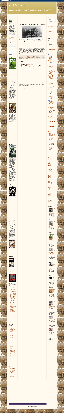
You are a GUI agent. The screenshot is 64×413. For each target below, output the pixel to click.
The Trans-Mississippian (12, 347)
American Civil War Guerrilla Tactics (13, 296)
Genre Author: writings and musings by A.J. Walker (51, 132)
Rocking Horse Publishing (12, 331)
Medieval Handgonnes (11, 309)
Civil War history (21, 14)
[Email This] (33, 56)
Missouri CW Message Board (12, 337)
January (49, 168)
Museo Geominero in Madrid (52, 123)
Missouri (37, 57)
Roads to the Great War (52, 50)
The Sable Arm (12, 358)
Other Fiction (36, 14)
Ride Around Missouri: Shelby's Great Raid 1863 (12, 298)
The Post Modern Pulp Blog (51, 95)
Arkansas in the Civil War (13, 355)
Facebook (50, 31)
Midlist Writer (42, 17)
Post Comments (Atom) (26, 88)
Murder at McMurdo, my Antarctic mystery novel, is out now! (52, 135)
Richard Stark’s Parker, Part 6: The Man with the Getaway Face (51, 42)
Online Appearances (29, 14)
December (49, 169)
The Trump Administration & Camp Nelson (51, 113)
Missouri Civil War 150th (12, 349)
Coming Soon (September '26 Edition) (51, 57)
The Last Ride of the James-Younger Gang (13, 294)
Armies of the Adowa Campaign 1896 (13, 307)
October (49, 171)
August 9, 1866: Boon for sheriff (51, 128)
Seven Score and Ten (13, 345)
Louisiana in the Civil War (12, 357)
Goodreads (50, 33)
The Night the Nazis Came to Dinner (13, 292)
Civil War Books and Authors (13, 360)
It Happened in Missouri (12, 305)
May (48, 163)
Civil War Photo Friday (32, 57)
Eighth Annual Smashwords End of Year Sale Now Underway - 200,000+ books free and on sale (52, 78)
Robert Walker (12, 376)
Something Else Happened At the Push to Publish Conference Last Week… (51, 103)
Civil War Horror (17, 4)
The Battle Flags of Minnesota (51, 118)
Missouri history (40, 57)
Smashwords (51, 75)
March (49, 153)
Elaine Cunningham (13, 375)
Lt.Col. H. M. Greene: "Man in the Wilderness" (52, 147)
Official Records (12, 335)
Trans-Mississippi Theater (24, 58)
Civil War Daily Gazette (12, 341)
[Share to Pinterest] (37, 56)
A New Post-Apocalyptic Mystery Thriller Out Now (52, 65)
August (49, 156)
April (49, 158)
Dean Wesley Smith (12, 371)
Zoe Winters (11, 372)
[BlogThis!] (34, 56)
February (49, 166)
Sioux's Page (12, 328)
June (48, 176)
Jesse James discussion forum (12, 339)
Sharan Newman (12, 370)
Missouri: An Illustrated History (12, 301)
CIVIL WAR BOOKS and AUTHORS (51, 55)
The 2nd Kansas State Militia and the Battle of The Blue (51, 144)
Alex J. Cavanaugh (52, 68)
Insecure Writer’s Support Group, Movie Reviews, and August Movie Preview (52, 71)
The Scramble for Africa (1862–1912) (51, 51)
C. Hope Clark (51, 138)
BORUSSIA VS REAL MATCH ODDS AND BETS (51, 85)
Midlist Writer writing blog (51, 35)
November (49, 159)
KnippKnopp (51, 100)
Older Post (43, 87)
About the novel (14, 14)
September (49, 154)
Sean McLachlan (28, 17)
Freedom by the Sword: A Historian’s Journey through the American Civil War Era (52, 109)
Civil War (23, 57)
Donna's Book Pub (12, 329)
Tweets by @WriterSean (51, 26)
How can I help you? (43, 14)
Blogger (36, 406)
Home (9, 14)
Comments (50, 21)
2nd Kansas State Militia (12, 343)
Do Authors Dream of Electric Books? (12, 369)
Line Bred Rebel (12, 351)
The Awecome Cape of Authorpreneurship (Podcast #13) (52, 140)
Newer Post (20, 87)
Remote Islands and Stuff (52, 122)
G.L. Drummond (12, 373)
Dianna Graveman (12, 327)
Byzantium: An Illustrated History (12, 311)
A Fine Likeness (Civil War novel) (12, 290)
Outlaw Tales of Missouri (12, 303)
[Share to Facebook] (36, 56)
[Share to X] (35, 56)
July (48, 157)
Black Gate (50, 40)
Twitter (50, 32)
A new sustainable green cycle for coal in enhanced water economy (52, 91)
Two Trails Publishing (11, 362)
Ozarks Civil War (12, 350)
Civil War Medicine (12, 364)
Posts (50, 19)
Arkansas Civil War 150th (12, 353)
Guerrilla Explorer (52, 89)
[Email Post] (31, 56)
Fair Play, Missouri (51, 61)
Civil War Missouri (26, 57)
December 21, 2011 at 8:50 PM (29, 64)
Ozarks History (51, 60)
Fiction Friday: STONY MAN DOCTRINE (51, 97)
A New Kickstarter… (52, 46)
